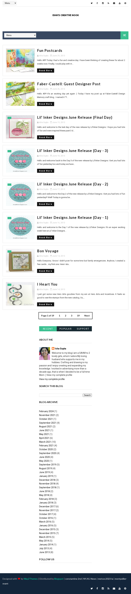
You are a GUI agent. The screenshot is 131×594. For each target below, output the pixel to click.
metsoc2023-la (105, 578)
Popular (65, 328)
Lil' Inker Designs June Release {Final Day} (74, 117)
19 (78, 315)
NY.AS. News (89, 578)
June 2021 (44, 430)
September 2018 (47, 487)
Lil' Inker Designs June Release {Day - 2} (72, 184)
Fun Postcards (49, 50)
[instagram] (102, 3)
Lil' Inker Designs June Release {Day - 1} (72, 217)
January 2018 (46, 502)
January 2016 (46, 525)
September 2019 (47, 464)
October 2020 (46, 449)
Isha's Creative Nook (65, 15)
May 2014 (44, 540)
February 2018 (46, 499)
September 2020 (47, 453)
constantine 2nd (73, 578)
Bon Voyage (48, 251)
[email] (114, 3)
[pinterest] (125, 3)
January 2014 (46, 544)
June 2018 (44, 491)
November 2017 (47, 510)
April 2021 (44, 438)
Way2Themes (31, 578)
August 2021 (45, 426)
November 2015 (47, 533)
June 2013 (44, 552)
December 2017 (47, 506)
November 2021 (47, 415)
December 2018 (47, 480)
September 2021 (47, 423)
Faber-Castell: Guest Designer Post (68, 84)
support (83, 328)
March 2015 (45, 537)
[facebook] (97, 3)
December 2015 (47, 529)
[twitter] (91, 3)
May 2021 (44, 434)
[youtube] (119, 3)
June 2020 (44, 457)
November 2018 (47, 483)
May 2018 (44, 495)
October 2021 (46, 419)
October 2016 (46, 518)
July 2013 (44, 548)
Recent (48, 328)
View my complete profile (52, 379)
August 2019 (45, 468)
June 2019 (44, 472)
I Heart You (47, 284)
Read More (45, 70)
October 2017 (46, 514)
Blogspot (58, 578)
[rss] (108, 3)
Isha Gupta (60, 348)
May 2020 (44, 461)
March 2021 (45, 442)
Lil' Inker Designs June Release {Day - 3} (72, 150)
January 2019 (46, 476)
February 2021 (46, 445)
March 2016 (45, 521)
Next (87, 315)
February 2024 (46, 411)
